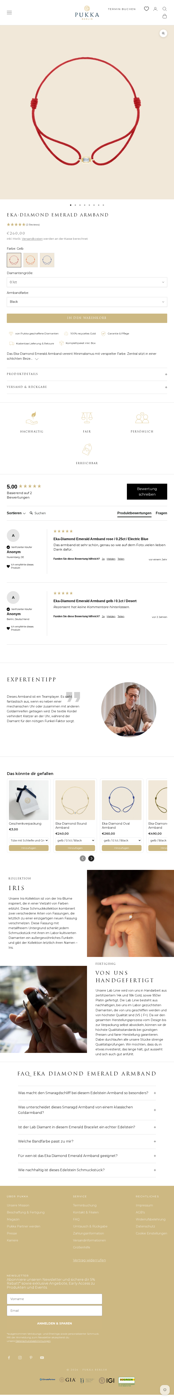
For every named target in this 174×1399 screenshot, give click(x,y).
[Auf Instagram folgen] (20, 1357)
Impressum (144, 1205)
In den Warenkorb (87, 318)
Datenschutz (145, 1226)
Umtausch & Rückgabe (90, 1226)
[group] (29, 486)
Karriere (12, 1240)
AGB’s (140, 1212)
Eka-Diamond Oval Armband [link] (116, 826)
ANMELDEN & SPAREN (54, 1323)
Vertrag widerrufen (89, 1260)
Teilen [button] (121, 558)
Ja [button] (103, 558)
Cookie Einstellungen (151, 1233)
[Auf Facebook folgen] (9, 1357)
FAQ (76, 1219)
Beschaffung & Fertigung (26, 1212)
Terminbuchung (85, 1205)
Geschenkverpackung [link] (25, 824)
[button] (87, 224)
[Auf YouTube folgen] (42, 1357)
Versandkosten (32, 238)
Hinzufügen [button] (28, 848)
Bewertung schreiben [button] (147, 491)
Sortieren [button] (14, 513)
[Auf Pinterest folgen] (31, 1357)
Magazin (13, 1219)
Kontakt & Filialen (86, 1212)
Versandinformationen (89, 1240)
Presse (12, 1233)
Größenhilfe (81, 1247)
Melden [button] (111, 558)
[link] (29, 800)
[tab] (134, 514)
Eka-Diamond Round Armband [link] (71, 826)
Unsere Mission (18, 1205)
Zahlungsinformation (88, 1233)
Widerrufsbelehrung (151, 1219)
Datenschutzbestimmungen (33, 1341)
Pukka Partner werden (23, 1226)
